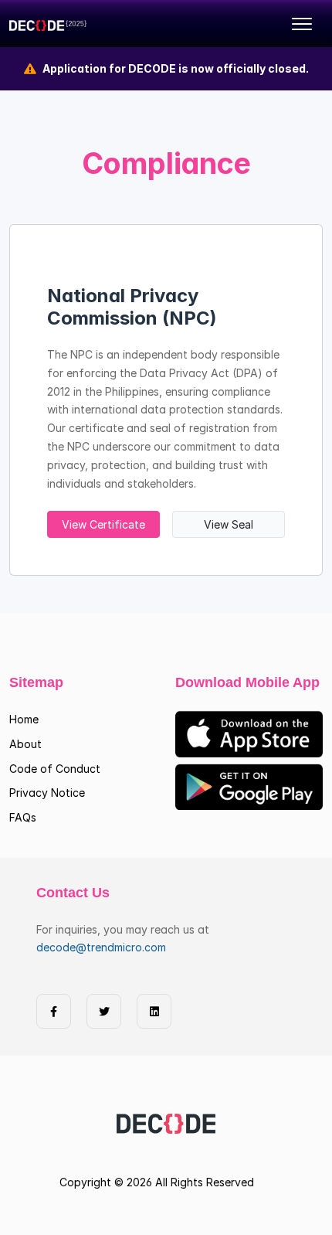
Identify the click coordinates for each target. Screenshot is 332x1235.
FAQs (22, 817)
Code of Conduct (54, 768)
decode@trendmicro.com (101, 947)
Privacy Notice (47, 792)
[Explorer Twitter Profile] (103, 1011)
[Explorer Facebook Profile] (53, 1011)
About (25, 743)
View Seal (228, 524)
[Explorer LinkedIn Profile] (154, 1011)
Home (24, 719)
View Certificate (103, 524)
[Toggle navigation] (302, 24)
